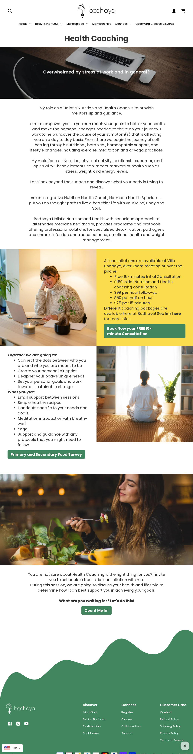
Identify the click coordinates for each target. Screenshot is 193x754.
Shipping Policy (170, 726)
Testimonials (92, 726)
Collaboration (131, 726)
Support (127, 733)
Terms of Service (172, 740)
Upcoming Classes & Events (155, 24)
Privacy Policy (169, 733)
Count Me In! (96, 610)
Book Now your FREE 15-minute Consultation (129, 331)
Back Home (91, 733)
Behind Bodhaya (94, 719)
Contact (166, 712)
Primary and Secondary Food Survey (46, 454)
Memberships (101, 24)
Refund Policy (169, 719)
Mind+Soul (90, 712)
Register (127, 712)
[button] (10, 11)
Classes (126, 719)
